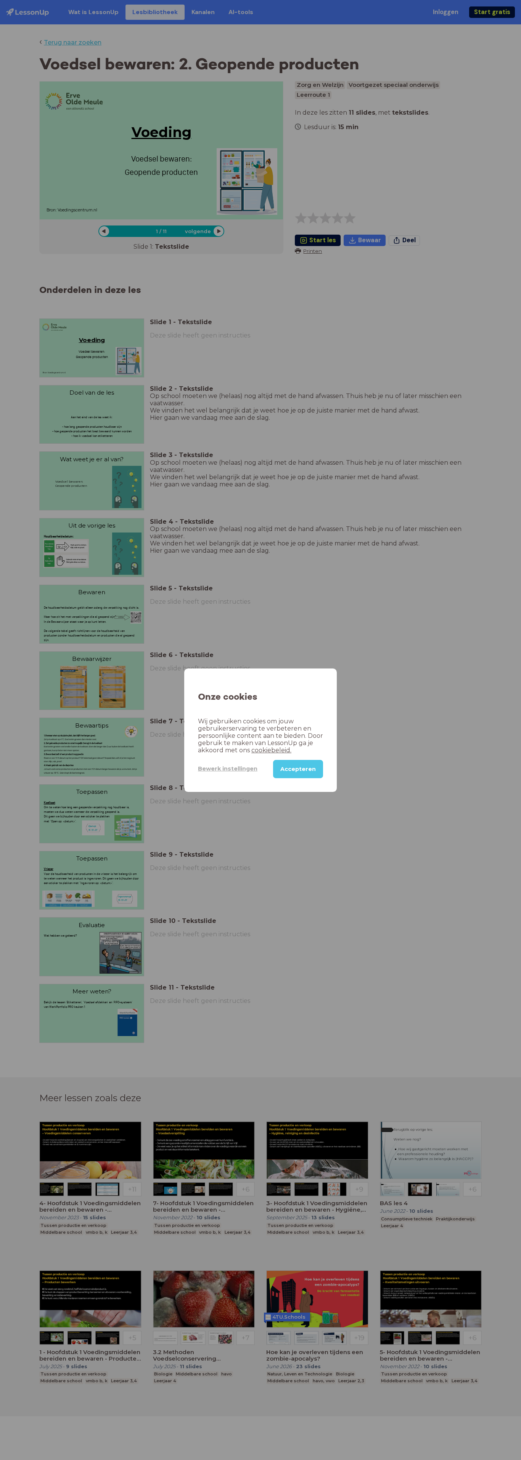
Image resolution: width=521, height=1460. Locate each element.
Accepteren (298, 768)
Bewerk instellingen (227, 768)
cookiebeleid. (271, 749)
